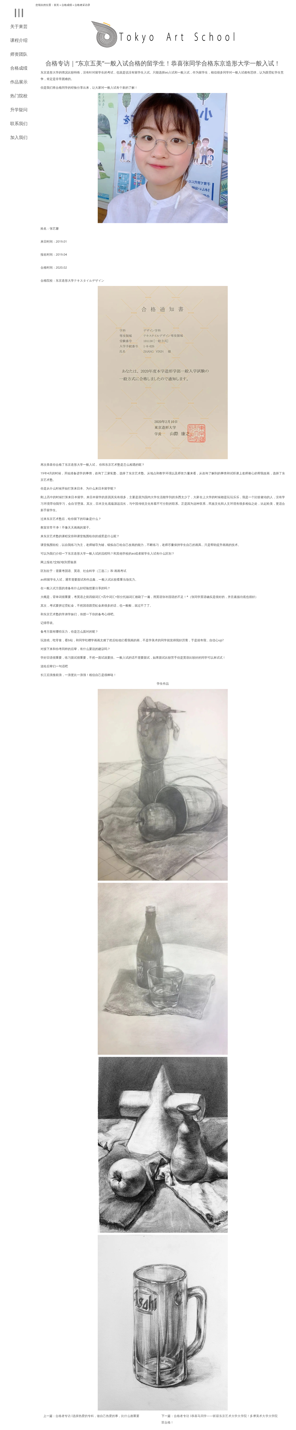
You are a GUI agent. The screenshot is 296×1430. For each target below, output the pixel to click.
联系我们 (19, 123)
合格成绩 (19, 68)
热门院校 (19, 96)
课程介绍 (19, 40)
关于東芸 (19, 26)
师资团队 (19, 54)
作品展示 (19, 82)
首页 (56, 5)
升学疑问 (19, 110)
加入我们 (19, 137)
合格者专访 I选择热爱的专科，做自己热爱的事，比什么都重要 (97, 1416)
